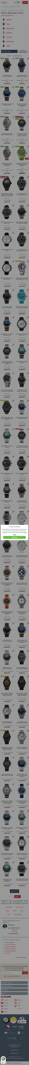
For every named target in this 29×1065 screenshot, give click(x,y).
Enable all (14, 537)
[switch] (3, 1063)
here (25, 532)
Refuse (14, 534)
